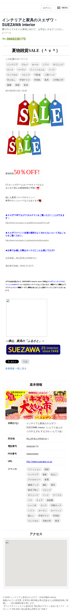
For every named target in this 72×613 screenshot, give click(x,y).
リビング (26, 74)
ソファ (45, 64)
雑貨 (17, 84)
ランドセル (12, 74)
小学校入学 (58, 79)
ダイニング (58, 64)
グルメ (25, 64)
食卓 (26, 84)
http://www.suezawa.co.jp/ (39, 461)
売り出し (11, 79)
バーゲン (21, 69)
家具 (47, 79)
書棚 (9, 84)
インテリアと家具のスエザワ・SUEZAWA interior (30, 22)
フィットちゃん (37, 69)
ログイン (47, 7)
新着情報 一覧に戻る (15, 368)
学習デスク (25, 79)
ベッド (52, 69)
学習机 (37, 79)
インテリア (12, 64)
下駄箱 (37, 74)
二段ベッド (50, 74)
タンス (10, 69)
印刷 (25, 361)
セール (35, 64)
